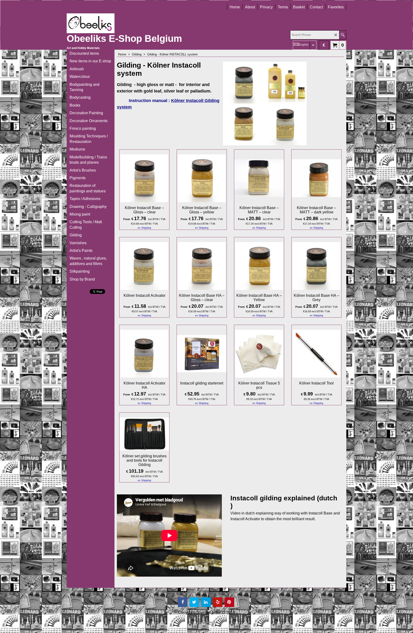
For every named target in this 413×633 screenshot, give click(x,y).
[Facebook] (182, 602)
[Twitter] (194, 602)
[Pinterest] (229, 602)
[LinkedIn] (206, 602)
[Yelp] (218, 602)
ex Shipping (144, 227)
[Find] (342, 35)
